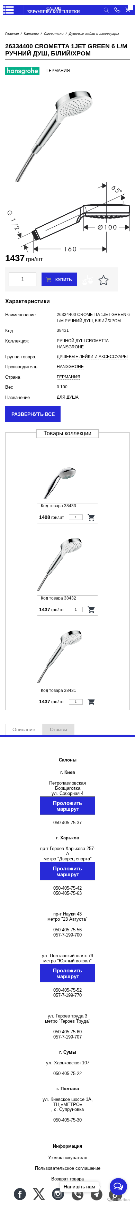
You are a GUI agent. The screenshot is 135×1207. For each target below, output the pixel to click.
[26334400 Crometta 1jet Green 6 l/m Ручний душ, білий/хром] (67, 653)
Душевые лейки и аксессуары (94, 33)
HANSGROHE (70, 366)
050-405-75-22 (67, 1073)
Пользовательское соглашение (67, 1168)
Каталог (31, 33)
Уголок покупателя (67, 1157)
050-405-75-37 (67, 822)
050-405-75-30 (67, 1120)
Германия (68, 377)
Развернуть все (33, 414)
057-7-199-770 (67, 995)
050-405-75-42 (67, 888)
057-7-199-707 (67, 1037)
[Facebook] (20, 1194)
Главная (12, 33)
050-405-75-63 (67, 893)
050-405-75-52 (67, 990)
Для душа (68, 397)
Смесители (54, 33)
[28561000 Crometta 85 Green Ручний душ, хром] (67, 469)
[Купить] (91, 517)
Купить (63, 279)
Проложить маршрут (67, 806)
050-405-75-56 (67, 929)
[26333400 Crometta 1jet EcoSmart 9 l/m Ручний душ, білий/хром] (67, 561)
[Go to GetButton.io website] (118, 1200)
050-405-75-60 (67, 1031)
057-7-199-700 (67, 935)
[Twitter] (39, 1194)
